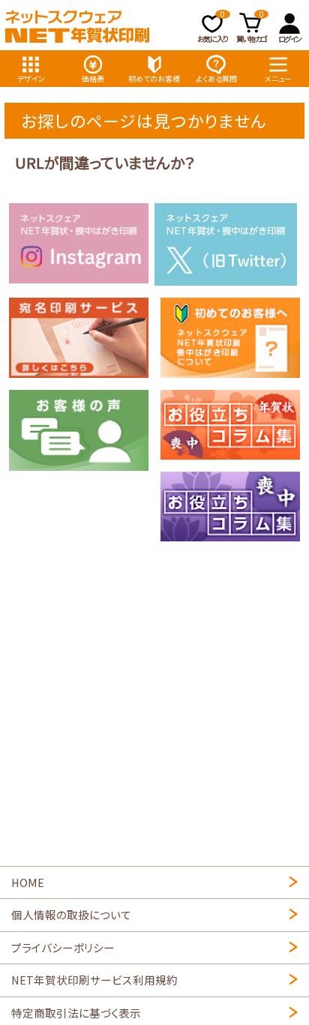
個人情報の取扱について (71, 914)
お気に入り (212, 27)
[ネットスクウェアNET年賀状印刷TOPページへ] (77, 26)
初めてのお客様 (154, 78)
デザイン (31, 78)
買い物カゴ (251, 27)
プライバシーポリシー (63, 947)
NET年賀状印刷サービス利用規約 (94, 980)
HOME (27, 882)
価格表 (93, 78)
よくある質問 (216, 78)
